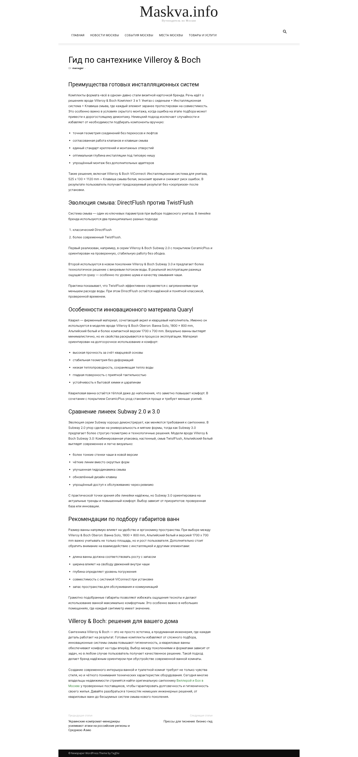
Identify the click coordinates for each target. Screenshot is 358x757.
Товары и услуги (202, 35)
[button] (285, 32)
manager (77, 68)
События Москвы (139, 35)
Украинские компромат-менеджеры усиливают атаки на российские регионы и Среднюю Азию (99, 726)
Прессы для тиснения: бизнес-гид (188, 721)
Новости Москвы (104, 35)
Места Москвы (171, 35)
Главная (77, 35)
